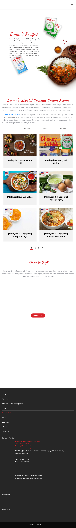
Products (5, 408)
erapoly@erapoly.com (22, 478)
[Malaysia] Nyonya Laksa (20, 197)
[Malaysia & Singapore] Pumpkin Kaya (20, 235)
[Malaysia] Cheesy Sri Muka (56, 162)
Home (4, 394)
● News (4, 427)
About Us (5, 399)
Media (4, 417)
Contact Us (6, 431)
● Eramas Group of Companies (12, 404)
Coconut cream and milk (11, 114)
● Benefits (5, 422)
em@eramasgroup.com (22, 475)
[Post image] (20, 145)
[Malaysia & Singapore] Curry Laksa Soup (56, 235)
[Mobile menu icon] (72, 4)
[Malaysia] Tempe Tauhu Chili (20, 162)
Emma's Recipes (7, 413)
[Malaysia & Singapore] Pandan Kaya (56, 198)
